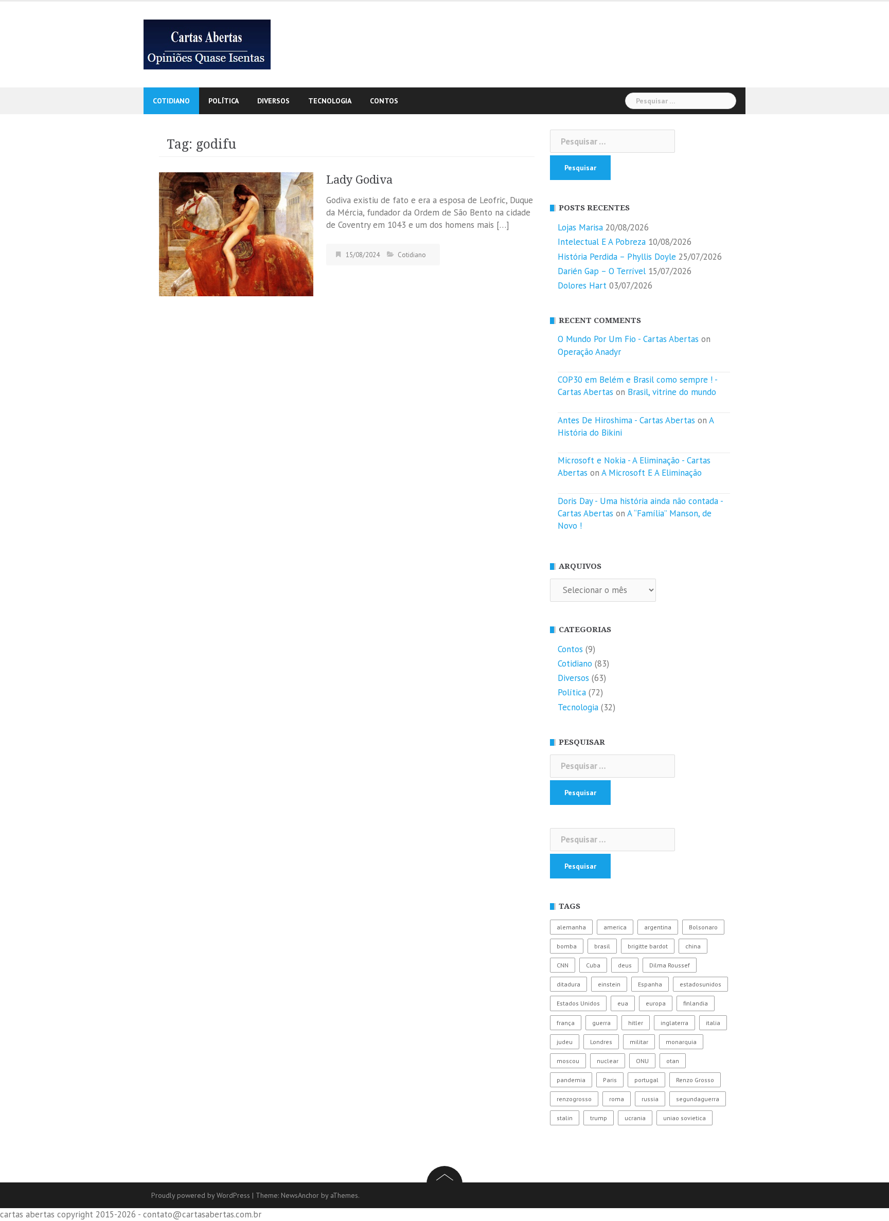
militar (639, 1042)
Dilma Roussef (669, 965)
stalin (565, 1118)
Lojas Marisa (580, 227)
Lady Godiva (359, 179)
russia (650, 1099)
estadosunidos (700, 984)
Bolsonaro (703, 927)
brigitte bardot (648, 946)
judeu (565, 1042)
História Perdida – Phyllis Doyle (617, 256)
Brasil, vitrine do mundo (672, 392)
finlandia (695, 1003)
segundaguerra (697, 1099)
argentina (657, 927)
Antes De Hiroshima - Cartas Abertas (626, 420)
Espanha (650, 984)
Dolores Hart (582, 285)
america (615, 927)
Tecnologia (329, 100)
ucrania (635, 1118)
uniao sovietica (684, 1118)
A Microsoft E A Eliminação (651, 472)
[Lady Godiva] (236, 233)
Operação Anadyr (589, 351)
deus (625, 965)
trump (598, 1118)
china (693, 946)
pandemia (571, 1080)
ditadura (568, 984)
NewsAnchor (300, 1195)
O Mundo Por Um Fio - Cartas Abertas (628, 339)
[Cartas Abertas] (207, 43)
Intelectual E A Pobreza (602, 241)
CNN (562, 965)
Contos (384, 100)
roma (616, 1099)
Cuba (593, 965)
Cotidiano (171, 100)
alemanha (571, 927)
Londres (601, 1042)
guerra (601, 1023)
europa (656, 1003)
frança (566, 1023)
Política (223, 100)
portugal (646, 1080)
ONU (642, 1061)
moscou (568, 1061)
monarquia (681, 1042)
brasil (602, 946)
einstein (609, 984)
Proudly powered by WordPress (200, 1195)
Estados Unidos (578, 1003)
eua (622, 1003)
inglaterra (674, 1023)
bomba (567, 946)
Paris (610, 1080)
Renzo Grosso (695, 1080)
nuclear (607, 1061)
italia (713, 1023)
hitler (635, 1023)
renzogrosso (574, 1099)
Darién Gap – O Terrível (602, 271)
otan (672, 1061)
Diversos (273, 100)
